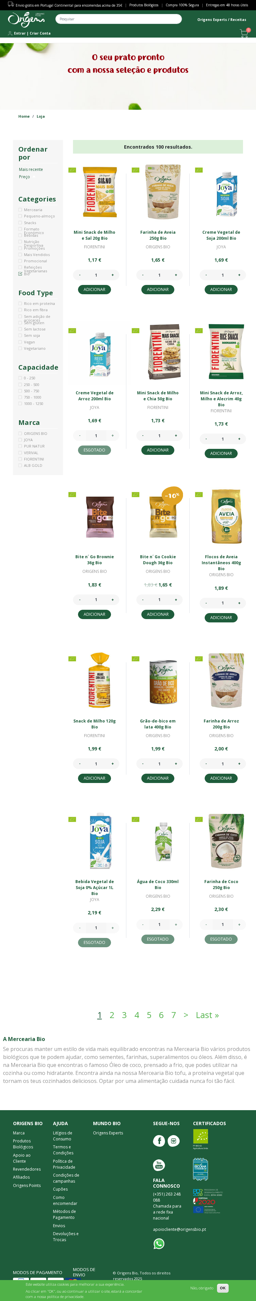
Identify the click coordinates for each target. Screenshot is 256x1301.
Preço (27, 177)
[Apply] (187, 21)
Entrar (20, 33)
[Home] (26, 19)
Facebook (159, 1141)
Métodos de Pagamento (64, 1214)
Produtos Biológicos (143, 5)
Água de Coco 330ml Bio (158, 884)
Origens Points (27, 1185)
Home (24, 116)
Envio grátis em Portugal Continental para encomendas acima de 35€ (69, 5)
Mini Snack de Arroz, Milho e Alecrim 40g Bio (221, 399)
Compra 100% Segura (182, 5)
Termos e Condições (63, 1150)
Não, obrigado (201, 1287)
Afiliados (21, 1177)
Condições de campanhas (66, 1178)
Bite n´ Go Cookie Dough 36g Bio (158, 560)
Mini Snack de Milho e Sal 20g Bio (94, 235)
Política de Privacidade (64, 1164)
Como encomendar (65, 1200)
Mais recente (31, 169)
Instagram (174, 1141)
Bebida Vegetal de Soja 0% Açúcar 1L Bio (94, 887)
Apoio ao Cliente (22, 1158)
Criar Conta (40, 33)
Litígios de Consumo (62, 1136)
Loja (41, 116)
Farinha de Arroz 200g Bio (221, 724)
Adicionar (94, 289)
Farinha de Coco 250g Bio (221, 884)
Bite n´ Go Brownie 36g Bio (94, 560)
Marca (19, 1133)
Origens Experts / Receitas (221, 19)
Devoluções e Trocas (66, 1236)
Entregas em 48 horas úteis (227, 5)
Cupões (60, 1189)
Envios (59, 1226)
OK (223, 1288)
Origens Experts (108, 1133)
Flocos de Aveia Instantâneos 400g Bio (221, 563)
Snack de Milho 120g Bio (94, 724)
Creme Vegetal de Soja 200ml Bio (221, 235)
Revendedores (27, 1169)
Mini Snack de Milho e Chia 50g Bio (158, 396)
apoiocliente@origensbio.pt (179, 1229)
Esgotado (94, 450)
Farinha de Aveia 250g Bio (158, 235)
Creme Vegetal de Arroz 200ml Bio (95, 396)
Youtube (159, 1165)
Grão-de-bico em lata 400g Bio (158, 724)
